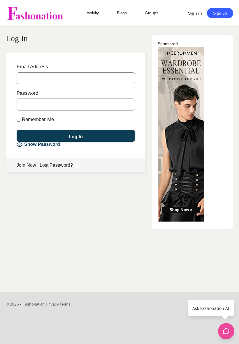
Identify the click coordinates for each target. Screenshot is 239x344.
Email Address (32, 66)
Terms (65, 304)
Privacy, (52, 304)
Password (27, 93)
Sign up (220, 13)
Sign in (195, 13)
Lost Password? (56, 165)
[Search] (174, 13)
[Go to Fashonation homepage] (35, 13)
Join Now (26, 165)
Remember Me (37, 119)
